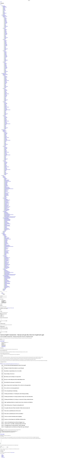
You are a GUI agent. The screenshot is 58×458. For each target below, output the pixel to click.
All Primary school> (5, 16)
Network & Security (7, 203)
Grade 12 (5, 161)
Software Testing (6, 208)
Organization (6, 185)
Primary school (4, 15)
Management (6, 191)
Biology (6, 106)
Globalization (6, 182)
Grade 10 (4, 131)
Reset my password (2, 326)
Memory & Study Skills (7, 229)
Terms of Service (12, 452)
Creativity (6, 226)
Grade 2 (4, 28)
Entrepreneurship (6, 189)
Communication (6, 190)
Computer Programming (7, 257)
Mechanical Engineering (7, 215)
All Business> (5, 178)
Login (6, 327)
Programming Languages (7, 206)
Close (0, 4)
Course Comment (3, 346)
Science (4, 8)
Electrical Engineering (7, 271)
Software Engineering (7, 209)
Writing (4, 9)
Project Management (7, 192)
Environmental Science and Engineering (9, 214)
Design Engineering (7, 273)
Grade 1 (5, 17)
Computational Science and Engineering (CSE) (10, 217)
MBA (5, 179)
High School (3, 129)
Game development (7, 207)
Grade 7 (4, 88)
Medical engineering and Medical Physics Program (10, 216)
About (2, 454)
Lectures (2, 343)
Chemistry (6, 92)
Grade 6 (4, 75)
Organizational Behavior (7, 245)
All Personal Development (7, 277)
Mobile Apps (6, 263)
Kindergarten (4, 6)
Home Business (6, 194)
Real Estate (6, 197)
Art (5, 24)
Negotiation (6, 184)
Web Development (7, 205)
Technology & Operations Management (9, 188)
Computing (6, 33)
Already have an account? (3, 308)
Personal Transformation (7, 220)
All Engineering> (6, 212)
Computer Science (7, 200)
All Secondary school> (5, 74)
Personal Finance (6, 222)
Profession (3, 233)
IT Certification (6, 260)
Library (4, 13)
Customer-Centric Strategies (8, 181)
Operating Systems (7, 204)
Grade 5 (5, 62)
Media (5, 196)
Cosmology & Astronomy (7, 109)
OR (0, 321)
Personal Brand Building (7, 283)
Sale (5, 249)
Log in (6, 308)
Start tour (3, 456)
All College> (4, 176)
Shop (4, 14)
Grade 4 (5, 51)
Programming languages (7, 264)
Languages (4, 10)
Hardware (6, 261)
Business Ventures (7, 180)
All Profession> (4, 234)
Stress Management (7, 228)
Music (4, 11)
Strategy (6, 186)
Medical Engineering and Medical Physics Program (10, 274)
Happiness (6, 224)
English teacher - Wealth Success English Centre (5, 435)
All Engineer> (5, 270)
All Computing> (6, 199)
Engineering (4, 211)
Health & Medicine (7, 80)
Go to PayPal (2, 451)
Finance (6, 247)
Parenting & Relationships (7, 281)
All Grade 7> (5, 89)
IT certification (6, 202)
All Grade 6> (5, 76)
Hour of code (6, 201)
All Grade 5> (5, 63)
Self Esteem (6, 285)
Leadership (6, 241)
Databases (6, 265)
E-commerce (6, 210)
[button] (2, 293)
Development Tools (7, 267)
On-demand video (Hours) (4, 342)
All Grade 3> (5, 40)
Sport (4, 12)
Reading (6, 31)
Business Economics (7, 187)
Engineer (5, 269)
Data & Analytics (6, 251)
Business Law (6, 193)
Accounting (6, 239)
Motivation (6, 287)
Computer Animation (7, 259)
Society (5, 23)
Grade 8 (5, 102)
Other (5, 230)
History (5, 141)
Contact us (3, 455)
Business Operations (7, 237)
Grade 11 (4, 146)
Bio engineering (6, 213)
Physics (5, 78)
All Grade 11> (5, 147)
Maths (4, 7)
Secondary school (4, 73)
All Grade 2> (5, 29)
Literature (6, 21)
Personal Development (6, 218)
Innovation (6, 183)
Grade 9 (4, 115)
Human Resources (7, 195)
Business (6, 163)
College (3, 175)
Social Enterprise (6, 243)
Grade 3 (4, 39)
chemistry (6, 119)
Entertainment (6, 26)
